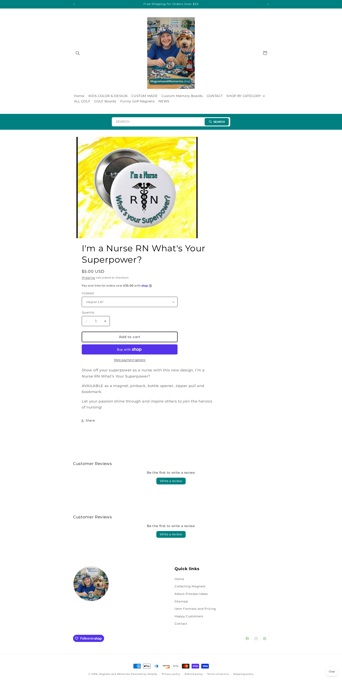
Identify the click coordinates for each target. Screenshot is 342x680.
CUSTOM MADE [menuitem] (144, 96)
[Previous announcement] (74, 4)
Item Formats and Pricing (195, 609)
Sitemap (181, 601)
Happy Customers (189, 616)
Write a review (171, 481)
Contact (181, 623)
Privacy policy (171, 673)
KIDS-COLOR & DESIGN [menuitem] (108, 96)
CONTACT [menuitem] (215, 96)
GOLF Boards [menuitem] (105, 101)
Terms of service (218, 673)
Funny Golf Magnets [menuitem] (137, 101)
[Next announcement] (268, 4)
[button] (78, 53)
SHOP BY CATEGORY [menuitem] (243, 96)
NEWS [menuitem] (164, 101)
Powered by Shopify (144, 673)
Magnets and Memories (115, 673)
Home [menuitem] (79, 96)
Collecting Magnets (190, 586)
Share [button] (90, 420)
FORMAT (88, 293)
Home (179, 579)
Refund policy (194, 673)
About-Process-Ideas (191, 594)
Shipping (88, 277)
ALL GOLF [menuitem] (82, 101)
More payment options (129, 359)
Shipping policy (243, 673)
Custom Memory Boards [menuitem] (182, 96)
